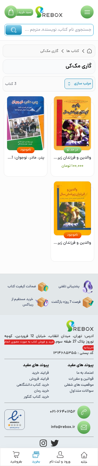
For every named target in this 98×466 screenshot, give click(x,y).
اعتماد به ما (85, 373)
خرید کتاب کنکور (36, 397)
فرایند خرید (40, 373)
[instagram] (43, 443)
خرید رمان (41, 391)
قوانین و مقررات (81, 379)
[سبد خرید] (10, 11)
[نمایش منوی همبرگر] (87, 11)
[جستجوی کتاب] (13, 30)
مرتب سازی (82, 84)
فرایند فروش (39, 379)
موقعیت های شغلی (79, 385)
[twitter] (55, 443)
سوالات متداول (82, 391)
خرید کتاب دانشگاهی (33, 385)
